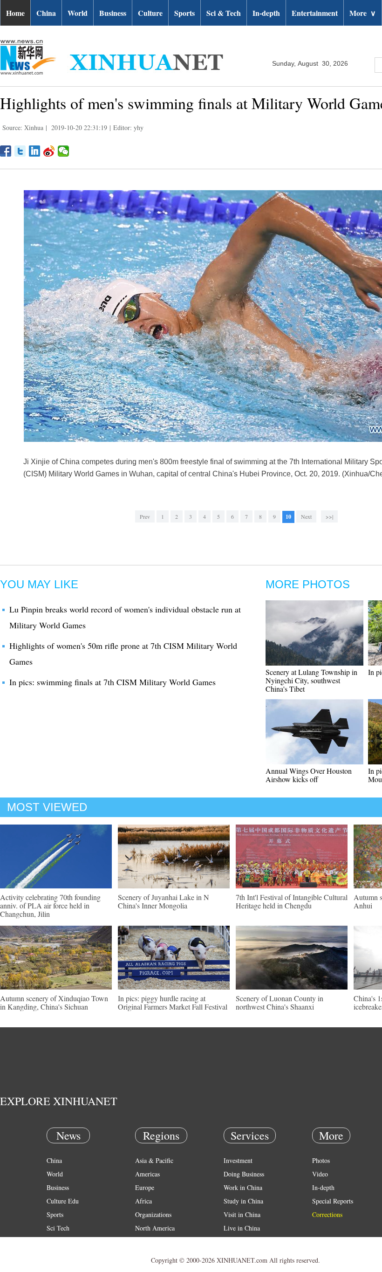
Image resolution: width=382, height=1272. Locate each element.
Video (320, 1173)
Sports (184, 12)
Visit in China (242, 1214)
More (362, 12)
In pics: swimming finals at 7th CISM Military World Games (112, 682)
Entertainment (315, 12)
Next (306, 516)
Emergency (238, 1241)
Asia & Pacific (154, 1160)
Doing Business (244, 1173)
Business (112, 12)
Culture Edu (63, 1200)
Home (15, 12)
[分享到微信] (63, 151)
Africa (143, 1200)
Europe (144, 1187)
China (46, 12)
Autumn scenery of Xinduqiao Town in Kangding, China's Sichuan (54, 1002)
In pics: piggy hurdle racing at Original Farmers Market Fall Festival (172, 1002)
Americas (147, 1173)
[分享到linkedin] (35, 151)
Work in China (243, 1187)
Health (55, 1241)
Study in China (243, 1200)
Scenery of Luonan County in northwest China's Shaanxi (279, 1002)
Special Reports (332, 1200)
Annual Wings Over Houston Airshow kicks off (309, 775)
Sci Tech (58, 1228)
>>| (329, 516)
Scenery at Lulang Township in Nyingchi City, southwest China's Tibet (311, 680)
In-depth (266, 12)
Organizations (153, 1214)
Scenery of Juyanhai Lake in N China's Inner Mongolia (163, 901)
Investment (238, 1160)
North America (155, 1228)
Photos (321, 1160)
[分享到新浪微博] (49, 151)
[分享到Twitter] (20, 151)
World (78, 12)
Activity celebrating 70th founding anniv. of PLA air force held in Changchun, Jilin (50, 905)
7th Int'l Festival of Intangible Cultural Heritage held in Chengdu (292, 901)
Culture (150, 12)
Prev (145, 516)
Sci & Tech (223, 12)
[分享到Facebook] (6, 151)
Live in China (242, 1228)
